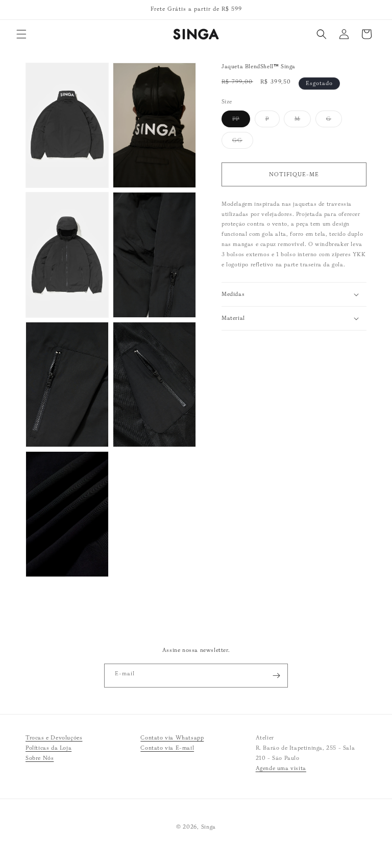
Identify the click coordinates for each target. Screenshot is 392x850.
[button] (21, 34)
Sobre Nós (40, 757)
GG (242, 142)
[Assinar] (276, 676)
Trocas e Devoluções (54, 737)
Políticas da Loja (48, 747)
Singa (208, 826)
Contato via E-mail (167, 747)
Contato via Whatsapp (172, 737)
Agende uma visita (281, 768)
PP (241, 121)
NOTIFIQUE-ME (294, 174)
